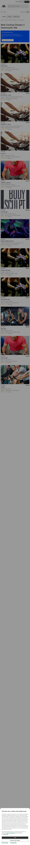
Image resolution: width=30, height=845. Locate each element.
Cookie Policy (13, 842)
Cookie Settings (15, 840)
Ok (15, 837)
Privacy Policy (5, 834)
